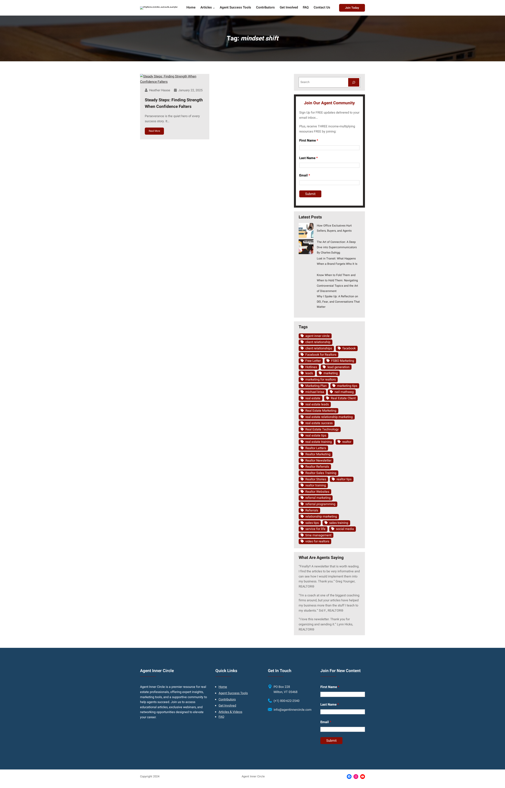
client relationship (317, 342)
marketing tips (347, 385)
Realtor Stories (315, 479)
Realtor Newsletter (318, 460)
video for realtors (317, 541)
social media (345, 529)
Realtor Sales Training (320, 473)
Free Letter (313, 360)
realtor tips (344, 479)
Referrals (311, 510)
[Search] (353, 82)
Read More (154, 131)
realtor (346, 441)
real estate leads (317, 404)
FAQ (221, 716)
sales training (338, 522)
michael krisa (314, 392)
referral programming (320, 504)
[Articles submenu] (214, 8)
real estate (312, 398)
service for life (315, 529)
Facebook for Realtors (320, 354)
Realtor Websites (317, 491)
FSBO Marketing (342, 360)
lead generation (338, 367)
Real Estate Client (343, 398)
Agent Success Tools (233, 693)
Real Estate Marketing (320, 410)
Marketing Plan (316, 385)
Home (223, 686)
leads (309, 373)
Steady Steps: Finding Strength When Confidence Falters (174, 103)
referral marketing (318, 497)
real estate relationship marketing (329, 417)
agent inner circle (317, 336)
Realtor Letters (315, 448)
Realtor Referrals (317, 466)
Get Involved (227, 705)
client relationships (318, 348)
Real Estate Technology (322, 429)
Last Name (308, 158)
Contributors (227, 699)
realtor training (315, 485)
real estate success (319, 423)
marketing (331, 373)
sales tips (312, 522)
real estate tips (315, 435)
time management (318, 535)
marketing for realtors (320, 379)
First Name (308, 140)
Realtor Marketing (317, 454)
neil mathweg (344, 392)
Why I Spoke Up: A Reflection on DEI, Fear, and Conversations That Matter (338, 301)
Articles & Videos (230, 712)
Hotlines (311, 367)
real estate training (318, 441)
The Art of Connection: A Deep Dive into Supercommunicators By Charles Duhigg (337, 247)
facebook (349, 348)
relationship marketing (321, 516)
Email (304, 175)
